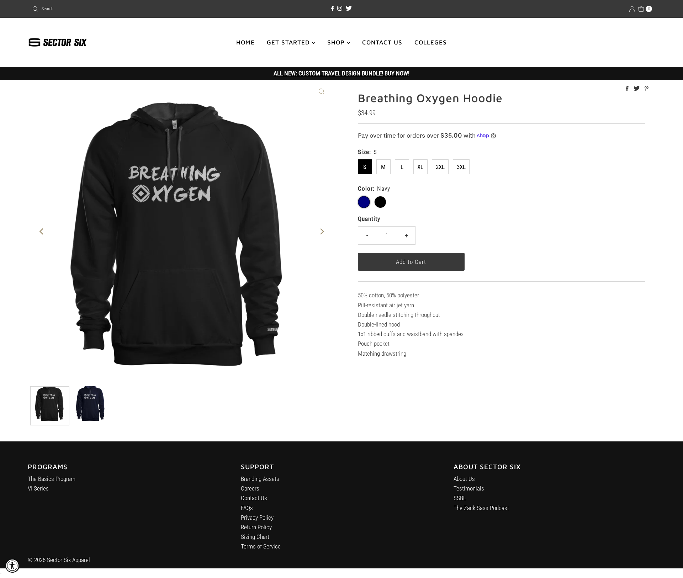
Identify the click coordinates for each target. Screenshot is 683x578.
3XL (461, 166)
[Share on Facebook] (628, 88)
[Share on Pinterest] (646, 88)
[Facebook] (332, 8)
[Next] (321, 231)
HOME (245, 42)
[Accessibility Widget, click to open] (12, 565)
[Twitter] (349, 8)
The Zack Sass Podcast (481, 507)
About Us (464, 478)
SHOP (337, 42)
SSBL (460, 498)
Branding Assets (260, 478)
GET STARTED (289, 42)
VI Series (38, 488)
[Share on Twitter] (637, 88)
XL (420, 166)
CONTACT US (382, 42)
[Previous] (41, 231)
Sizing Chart (255, 536)
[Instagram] (339, 8)
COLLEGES (430, 42)
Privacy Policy (257, 517)
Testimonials (469, 488)
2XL (440, 166)
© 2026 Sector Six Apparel (59, 559)
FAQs (247, 507)
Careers (250, 488)
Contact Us (254, 498)
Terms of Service (261, 546)
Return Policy (256, 527)
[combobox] (131, 9)
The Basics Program (51, 478)
